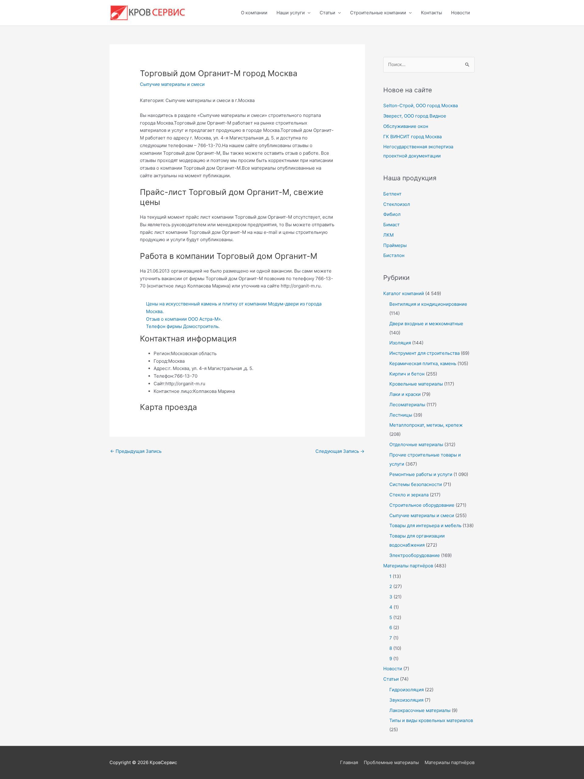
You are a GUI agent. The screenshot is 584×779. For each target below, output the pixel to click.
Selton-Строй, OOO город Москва (420, 105)
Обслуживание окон (405, 126)
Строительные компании (378, 13)
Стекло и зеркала (409, 495)
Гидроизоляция (406, 690)
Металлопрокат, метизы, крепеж (426, 425)
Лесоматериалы (407, 404)
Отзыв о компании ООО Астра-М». (184, 319)
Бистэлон (394, 255)
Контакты (431, 13)
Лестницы (400, 415)
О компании (254, 13)
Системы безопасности (415, 484)
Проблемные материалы (391, 762)
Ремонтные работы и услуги (420, 474)
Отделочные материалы (416, 444)
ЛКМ (388, 235)
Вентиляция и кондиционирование (428, 304)
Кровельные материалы (416, 384)
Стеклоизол (396, 204)
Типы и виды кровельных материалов (431, 720)
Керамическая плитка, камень (422, 363)
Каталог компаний (403, 293)
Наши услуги (290, 13)
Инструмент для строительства (424, 353)
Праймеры (395, 245)
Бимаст (391, 224)
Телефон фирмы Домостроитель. (183, 326)
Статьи (327, 13)
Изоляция (400, 343)
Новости (460, 13)
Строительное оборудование (421, 505)
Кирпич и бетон (407, 374)
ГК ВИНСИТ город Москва (412, 136)
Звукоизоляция (406, 700)
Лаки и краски (405, 394)
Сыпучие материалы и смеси (172, 84)
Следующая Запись (339, 451)
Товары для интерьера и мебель (425, 525)
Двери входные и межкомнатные (426, 323)
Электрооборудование (414, 555)
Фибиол (392, 214)
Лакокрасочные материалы (419, 710)
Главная (349, 762)
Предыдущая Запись (136, 451)
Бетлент (392, 194)
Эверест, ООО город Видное (414, 116)
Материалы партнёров (408, 566)
